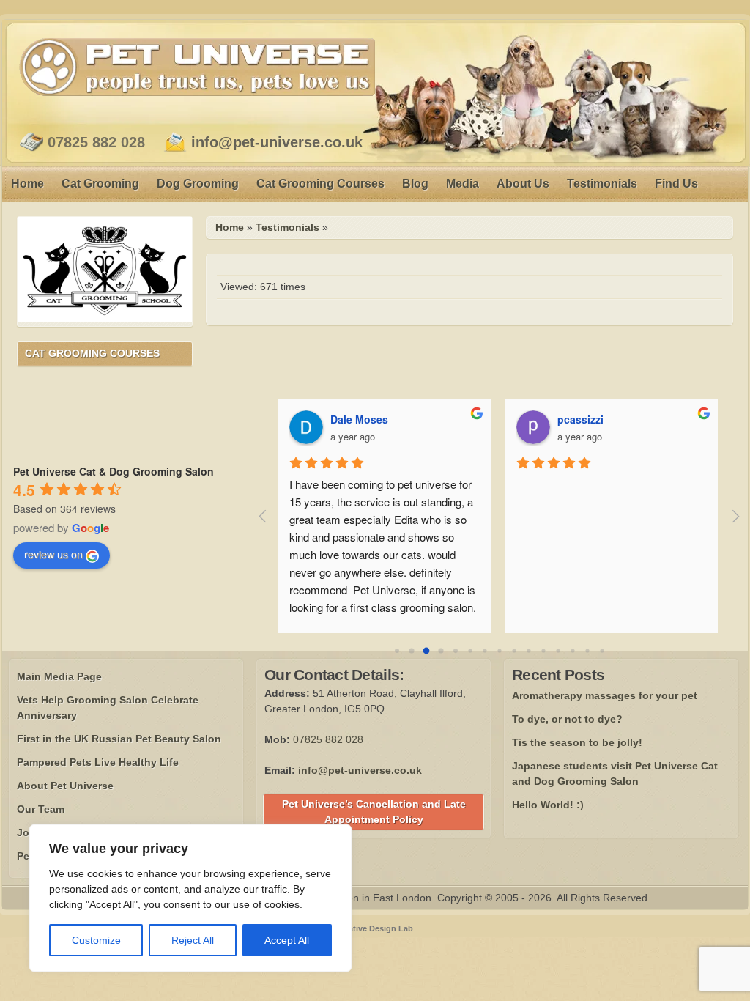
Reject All (192, 940)
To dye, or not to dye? (567, 719)
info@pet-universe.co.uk (277, 142)
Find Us (676, 183)
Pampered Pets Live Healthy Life (98, 762)
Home (27, 183)
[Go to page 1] (411, 651)
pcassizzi (580, 419)
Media (462, 183)
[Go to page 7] (499, 651)
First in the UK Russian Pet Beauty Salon (119, 739)
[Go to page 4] (455, 651)
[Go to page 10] (543, 651)
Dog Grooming (198, 183)
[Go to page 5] (470, 651)
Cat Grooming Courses (320, 183)
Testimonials (602, 183)
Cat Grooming (100, 183)
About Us (523, 183)
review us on (53, 554)
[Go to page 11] (558, 651)
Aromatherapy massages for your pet (604, 695)
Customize (96, 940)
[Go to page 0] (397, 651)
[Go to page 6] (484, 651)
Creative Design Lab (374, 928)
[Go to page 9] (528, 651)
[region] (190, 898)
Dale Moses (359, 419)
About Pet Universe (65, 785)
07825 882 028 (96, 142)
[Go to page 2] (426, 651)
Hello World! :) (548, 804)
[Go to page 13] (587, 651)
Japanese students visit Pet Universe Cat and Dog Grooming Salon (615, 773)
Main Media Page (59, 676)
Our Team (40, 809)
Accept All (286, 940)
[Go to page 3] (440, 651)
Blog (415, 183)
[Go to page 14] (602, 651)
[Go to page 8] (514, 651)
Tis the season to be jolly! (577, 742)
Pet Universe (197, 66)
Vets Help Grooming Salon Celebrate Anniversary (107, 707)
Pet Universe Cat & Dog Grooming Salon (113, 471)
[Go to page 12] (572, 651)
